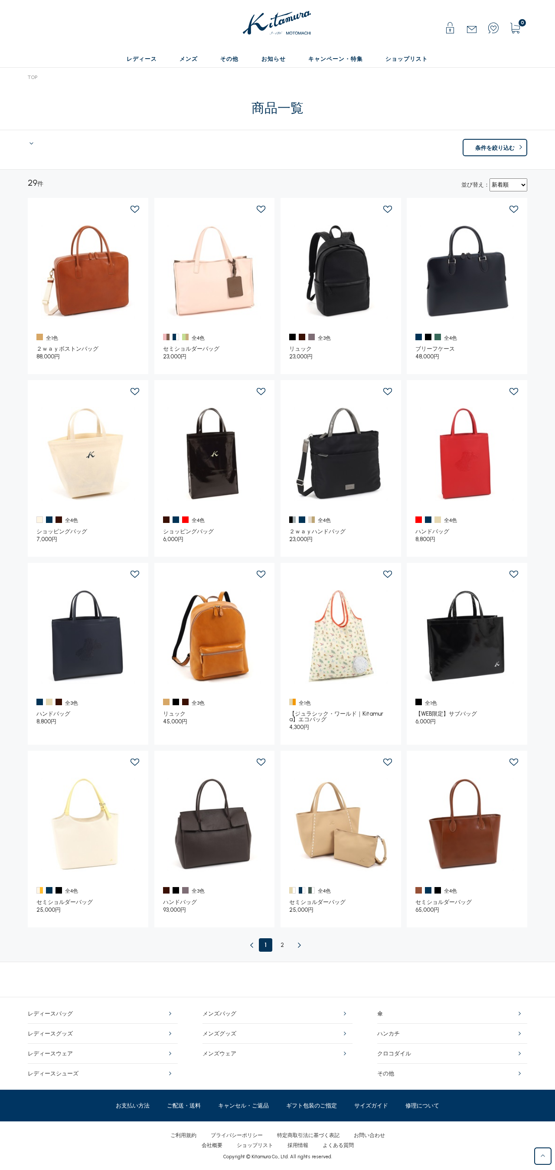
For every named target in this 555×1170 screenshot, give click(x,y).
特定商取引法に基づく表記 (308, 1135)
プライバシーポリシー (237, 1135)
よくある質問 (338, 1145)
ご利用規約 (183, 1135)
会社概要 (212, 1145)
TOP (32, 77)
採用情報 (297, 1145)
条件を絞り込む (495, 148)
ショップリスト (255, 1145)
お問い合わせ (369, 1135)
